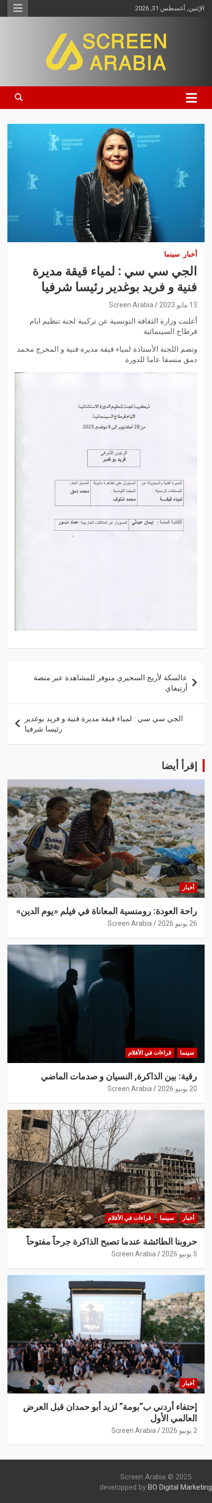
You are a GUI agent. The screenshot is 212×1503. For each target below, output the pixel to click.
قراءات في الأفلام (150, 1052)
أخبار (190, 254)
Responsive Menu (17, 8)
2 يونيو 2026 (179, 1430)
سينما (172, 254)
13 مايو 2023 (178, 305)
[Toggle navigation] (191, 97)
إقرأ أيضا (180, 765)
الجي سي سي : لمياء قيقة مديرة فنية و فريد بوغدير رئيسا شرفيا (104, 723)
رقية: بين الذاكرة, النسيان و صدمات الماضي (119, 1076)
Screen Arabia (131, 305)
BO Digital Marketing (180, 1487)
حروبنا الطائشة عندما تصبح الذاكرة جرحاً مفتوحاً (112, 1241)
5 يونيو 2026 (179, 1254)
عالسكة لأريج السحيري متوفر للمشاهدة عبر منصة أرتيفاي (110, 683)
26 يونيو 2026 (177, 923)
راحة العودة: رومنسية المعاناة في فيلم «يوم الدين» (106, 911)
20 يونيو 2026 (177, 1089)
